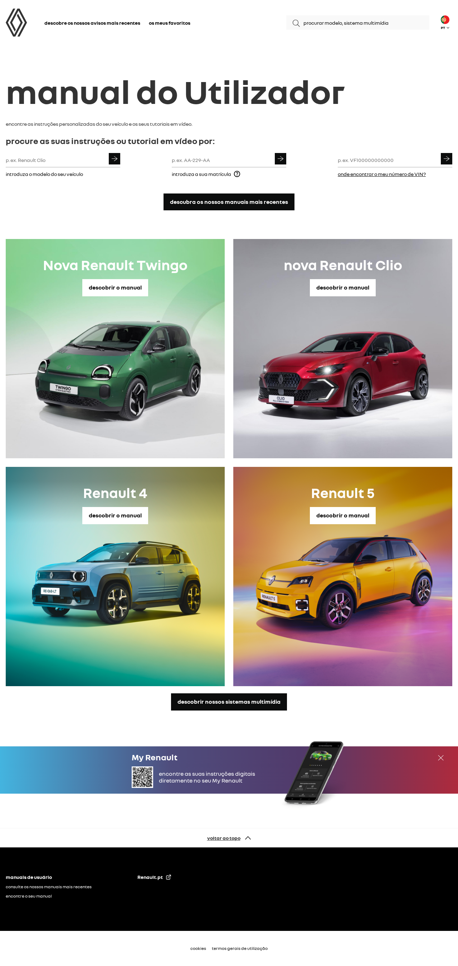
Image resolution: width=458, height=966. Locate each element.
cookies (198, 948)
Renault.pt (150, 877)
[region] (113, 23)
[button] (445, 23)
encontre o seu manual (29, 896)
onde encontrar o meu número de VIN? (382, 174)
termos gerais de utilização (240, 948)
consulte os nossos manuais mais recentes (49, 886)
